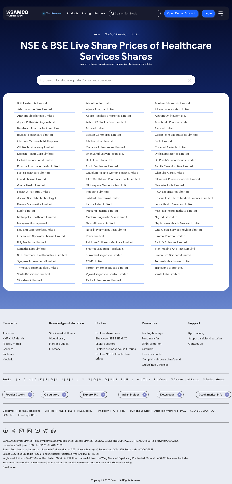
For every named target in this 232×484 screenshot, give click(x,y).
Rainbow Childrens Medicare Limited (109, 242)
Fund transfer (150, 338)
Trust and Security (140, 410)
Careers (8, 349)
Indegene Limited (97, 191)
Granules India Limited (169, 185)
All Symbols (177, 379)
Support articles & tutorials (205, 338)
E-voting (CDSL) (27, 415)
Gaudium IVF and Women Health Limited (112, 172)
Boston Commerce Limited (103, 134)
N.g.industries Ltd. (166, 217)
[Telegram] (45, 431)
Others (163, 379)
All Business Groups (214, 379)
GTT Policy (119, 410)
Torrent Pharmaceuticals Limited (107, 267)
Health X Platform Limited (33, 191)
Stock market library (62, 333)
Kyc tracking (196, 333)
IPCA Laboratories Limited (172, 191)
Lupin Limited (26, 210)
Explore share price (108, 333)
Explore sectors (105, 343)
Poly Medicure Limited (31, 242)
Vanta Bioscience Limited (33, 274)
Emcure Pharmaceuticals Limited (38, 166)
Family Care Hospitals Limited (174, 166)
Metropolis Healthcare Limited (36, 217)
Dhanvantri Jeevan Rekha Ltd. (105, 153)
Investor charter (152, 354)
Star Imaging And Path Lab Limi (175, 248)
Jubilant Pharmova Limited (103, 198)
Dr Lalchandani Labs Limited (35, 160)
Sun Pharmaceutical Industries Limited (42, 255)
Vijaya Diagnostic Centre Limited (107, 274)
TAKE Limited (94, 261)
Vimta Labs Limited (167, 274)
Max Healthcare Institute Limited (176, 210)
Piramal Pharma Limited (170, 236)
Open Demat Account (181, 13)
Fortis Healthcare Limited (33, 172)
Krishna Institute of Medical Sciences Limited (184, 198)
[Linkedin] (29, 431)
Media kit (8, 359)
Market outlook (59, 343)
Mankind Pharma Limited (102, 210)
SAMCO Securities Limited (17, 440)
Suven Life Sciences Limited (173, 255)
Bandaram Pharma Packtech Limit (39, 128)
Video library (57, 338)
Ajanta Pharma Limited (100, 109)
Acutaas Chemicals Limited (172, 103)
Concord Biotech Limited (171, 147)
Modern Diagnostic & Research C (107, 217)
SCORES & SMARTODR (203, 410)
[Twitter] (13, 431)
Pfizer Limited (95, 236)
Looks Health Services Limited (174, 204)
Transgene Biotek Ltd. (169, 267)
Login (208, 13)
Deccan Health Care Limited (35, 153)
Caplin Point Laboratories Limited (176, 134)
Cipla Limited (163, 141)
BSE (70, 410)
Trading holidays (152, 333)
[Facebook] (5, 431)
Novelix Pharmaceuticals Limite (106, 229)
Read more (9, 467)
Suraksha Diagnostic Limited (104, 255)
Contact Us (195, 343)
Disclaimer (8, 410)
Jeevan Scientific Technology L (37, 198)
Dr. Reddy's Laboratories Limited (175, 160)
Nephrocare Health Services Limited (178, 223)
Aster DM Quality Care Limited (106, 122)
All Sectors (193, 379)
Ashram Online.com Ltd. (170, 115)
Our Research (54, 13)
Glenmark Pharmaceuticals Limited (177, 179)
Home (97, 34)
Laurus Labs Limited (98, 204)
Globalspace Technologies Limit (106, 185)
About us (8, 333)
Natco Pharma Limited (100, 223)
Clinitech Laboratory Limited (35, 147)
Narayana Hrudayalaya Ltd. (34, 223)
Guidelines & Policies (155, 364)
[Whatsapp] (53, 431)
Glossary (54, 349)
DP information (151, 343)
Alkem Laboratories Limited (172, 109)
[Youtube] (37, 431)
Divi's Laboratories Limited (172, 153)
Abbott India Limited (99, 103)
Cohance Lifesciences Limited (105, 147)
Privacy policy (84, 410)
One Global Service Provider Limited (178, 229)
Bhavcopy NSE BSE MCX (111, 338)
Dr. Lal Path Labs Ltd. (99, 160)
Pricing (86, 13)
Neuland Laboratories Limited (36, 229)
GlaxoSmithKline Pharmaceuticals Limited (113, 179)
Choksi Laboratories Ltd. (101, 141)
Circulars (147, 349)
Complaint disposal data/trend (161, 359)
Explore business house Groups (116, 349)
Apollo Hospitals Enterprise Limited (108, 115)
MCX (183, 410)
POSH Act (8, 415)
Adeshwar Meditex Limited (34, 109)
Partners (99, 13)
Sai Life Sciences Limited (171, 242)
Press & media (12, 343)
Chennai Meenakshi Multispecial (37, 141)
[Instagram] (21, 431)
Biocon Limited (164, 128)
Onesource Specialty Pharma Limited (41, 236)
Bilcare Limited (95, 128)
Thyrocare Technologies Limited (37, 267)
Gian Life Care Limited (169, 172)
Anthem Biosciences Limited (35, 115)
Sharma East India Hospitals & (105, 248)
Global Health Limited (31, 185)
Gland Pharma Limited (31, 179)
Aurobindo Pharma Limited (172, 122)
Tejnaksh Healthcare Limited (173, 261)
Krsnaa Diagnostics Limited (34, 204)
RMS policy (103, 410)
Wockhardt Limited (29, 280)
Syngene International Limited (36, 261)
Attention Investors (165, 410)
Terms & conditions (29, 410)
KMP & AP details (13, 338)
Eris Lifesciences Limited (102, 166)
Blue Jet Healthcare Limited (35, 134)
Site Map (49, 410)
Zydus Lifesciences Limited (103, 280)
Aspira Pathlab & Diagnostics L (36, 122)
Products (72, 13)
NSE (61, 410)
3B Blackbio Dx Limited (32, 103)
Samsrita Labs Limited (31, 248)
